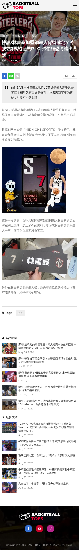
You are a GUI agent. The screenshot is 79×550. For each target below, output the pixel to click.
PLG (33, 35)
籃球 (5, 35)
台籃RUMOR (19, 35)
